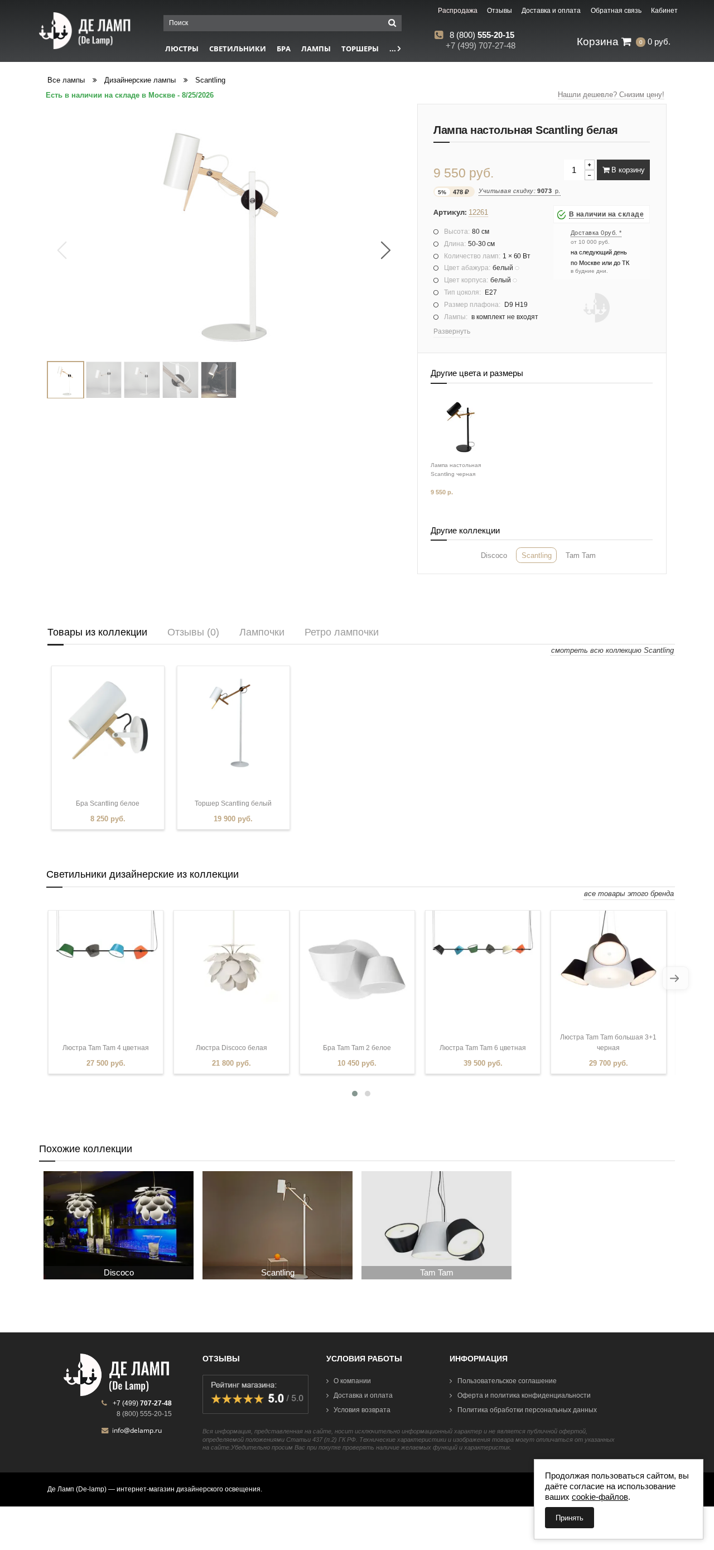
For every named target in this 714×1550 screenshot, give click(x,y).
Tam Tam (581, 555)
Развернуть (451, 331)
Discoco (494, 555)
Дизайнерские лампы (140, 80)
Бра (284, 49)
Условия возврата (362, 1410)
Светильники (237, 49)
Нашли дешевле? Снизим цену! (611, 94)
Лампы (316, 49)
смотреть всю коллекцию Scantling (612, 650)
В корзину (627, 170)
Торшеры (360, 49)
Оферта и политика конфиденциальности (524, 1395)
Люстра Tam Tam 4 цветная (105, 1048)
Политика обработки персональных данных (527, 1410)
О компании (352, 1381)
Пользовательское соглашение (507, 1381)
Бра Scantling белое (107, 803)
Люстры (182, 49)
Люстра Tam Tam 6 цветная (483, 1048)
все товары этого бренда (629, 893)
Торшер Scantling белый (233, 803)
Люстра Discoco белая (231, 1048)
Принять (569, 1518)
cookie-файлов (600, 1496)
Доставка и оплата (363, 1395)
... (393, 49)
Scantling (210, 80)
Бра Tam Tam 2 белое (357, 1048)
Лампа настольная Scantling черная (456, 469)
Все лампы (66, 80)
